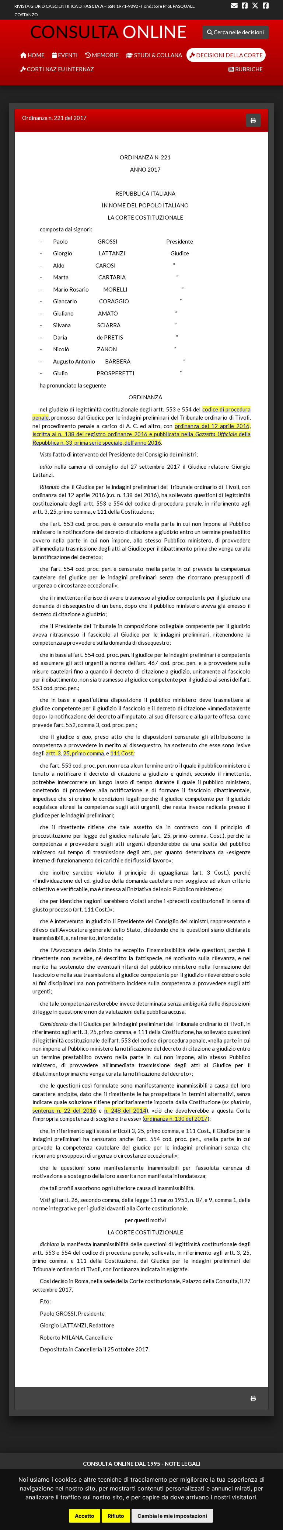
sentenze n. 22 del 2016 (64, 1110)
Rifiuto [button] (116, 1516)
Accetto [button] (84, 1516)
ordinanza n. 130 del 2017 (175, 1118)
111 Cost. (122, 753)
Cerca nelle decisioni (238, 32)
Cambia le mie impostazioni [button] (172, 1516)
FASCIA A (93, 6)
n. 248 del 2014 (125, 1110)
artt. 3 (53, 753)
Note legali (182, 1463)
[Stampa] (253, 120)
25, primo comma (83, 753)
